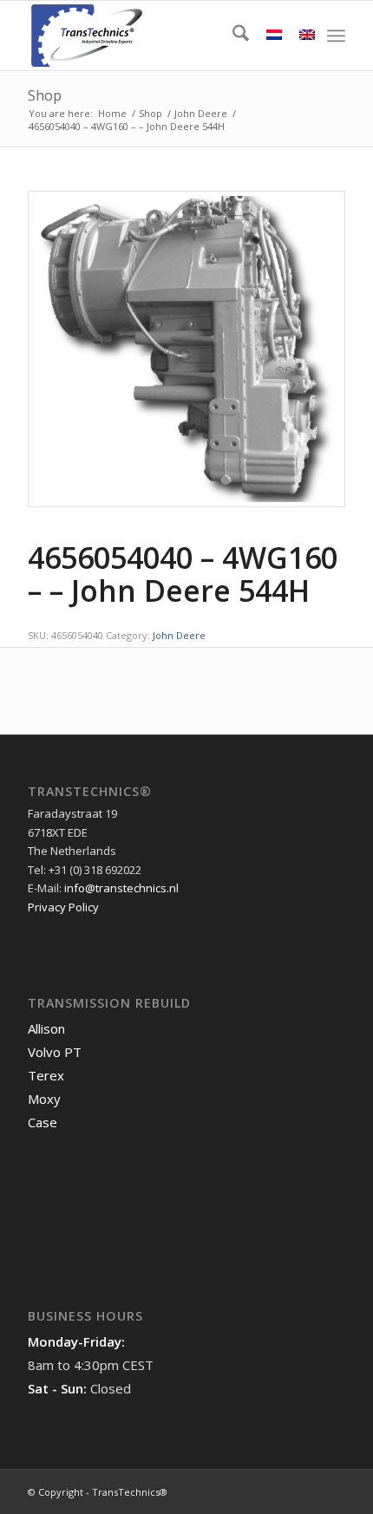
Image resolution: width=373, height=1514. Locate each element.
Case (42, 1122)
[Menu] (336, 35)
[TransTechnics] (154, 35)
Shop (45, 95)
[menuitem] (232, 35)
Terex (46, 1075)
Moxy (44, 1098)
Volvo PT (55, 1051)
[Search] (232, 35)
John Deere (179, 635)
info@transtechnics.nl (121, 888)
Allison (46, 1028)
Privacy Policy (63, 907)
